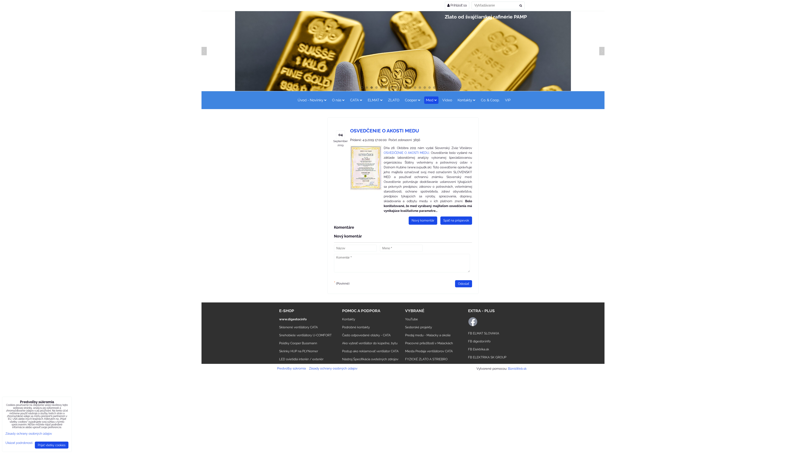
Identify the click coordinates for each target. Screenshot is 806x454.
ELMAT (373, 100)
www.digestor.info (293, 319)
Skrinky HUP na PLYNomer (298, 351)
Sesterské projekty (418, 327)
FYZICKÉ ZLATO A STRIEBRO (426, 359)
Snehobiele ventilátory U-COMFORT (305, 335)
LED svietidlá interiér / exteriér (301, 359)
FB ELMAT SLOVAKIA (483, 333)
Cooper (411, 100)
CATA (354, 100)
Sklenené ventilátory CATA (298, 327)
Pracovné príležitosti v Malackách (429, 343)
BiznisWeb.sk (517, 369)
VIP (508, 100)
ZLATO (393, 100)
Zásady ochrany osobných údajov (333, 368)
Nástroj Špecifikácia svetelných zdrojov (370, 359)
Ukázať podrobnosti (19, 443)
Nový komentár (423, 220)
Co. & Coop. (490, 100)
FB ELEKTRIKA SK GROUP (487, 357)
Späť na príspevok (456, 220)
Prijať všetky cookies (51, 445)
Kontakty (465, 100)
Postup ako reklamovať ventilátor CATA (370, 351)
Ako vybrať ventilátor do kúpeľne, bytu (370, 343)
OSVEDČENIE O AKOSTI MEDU (406, 153)
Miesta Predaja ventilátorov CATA (429, 351)
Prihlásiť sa (458, 5)
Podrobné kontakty (356, 327)
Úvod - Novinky (310, 100)
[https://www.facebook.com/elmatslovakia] (473, 325)
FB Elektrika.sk (478, 349)
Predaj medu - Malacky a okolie (428, 335)
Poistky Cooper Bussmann (298, 343)
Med (429, 100)
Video (447, 100)
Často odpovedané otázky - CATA (366, 335)
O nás (336, 100)
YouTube (411, 319)
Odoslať (463, 284)
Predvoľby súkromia (291, 368)
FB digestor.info (479, 341)
